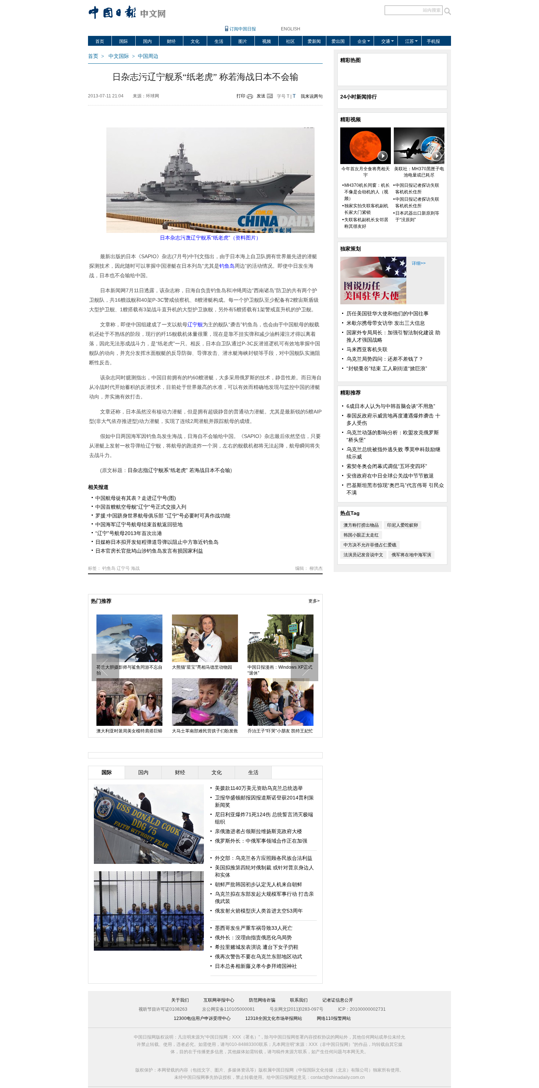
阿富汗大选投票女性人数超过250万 (128, 670)
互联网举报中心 (218, 1000)
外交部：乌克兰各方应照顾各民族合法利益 (263, 858)
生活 (218, 41)
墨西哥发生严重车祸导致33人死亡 (254, 928)
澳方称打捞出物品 (361, 525)
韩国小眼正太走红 (361, 535)
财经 (171, 41)
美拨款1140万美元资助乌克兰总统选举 (259, 788)
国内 (147, 41)
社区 (290, 41)
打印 (240, 96)
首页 (99, 41)
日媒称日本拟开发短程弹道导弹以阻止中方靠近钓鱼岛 (157, 542)
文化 (195, 41)
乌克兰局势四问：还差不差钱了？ (384, 359)
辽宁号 (123, 568)
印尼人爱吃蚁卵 (402, 525)
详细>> (419, 263)
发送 (261, 96)
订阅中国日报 (243, 28)
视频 (266, 41)
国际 (123, 41)
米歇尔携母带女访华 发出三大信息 (385, 323)
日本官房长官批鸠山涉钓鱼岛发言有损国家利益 (149, 551)
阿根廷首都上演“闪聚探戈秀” (200, 731)
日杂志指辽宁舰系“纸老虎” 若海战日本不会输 (179, 470)
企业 (362, 41)
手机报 (433, 41)
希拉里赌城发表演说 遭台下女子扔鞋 (256, 947)
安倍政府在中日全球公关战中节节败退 (390, 476)
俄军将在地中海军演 (411, 554)
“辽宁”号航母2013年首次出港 (128, 533)
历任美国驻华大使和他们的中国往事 (387, 313)
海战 (135, 568)
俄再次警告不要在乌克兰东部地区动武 (258, 956)
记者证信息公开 (337, 1000)
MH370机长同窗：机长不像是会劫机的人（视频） (367, 192)
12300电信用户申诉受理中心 (202, 1018)
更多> (314, 601)
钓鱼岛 (108, 568)
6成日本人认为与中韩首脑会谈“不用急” (390, 406)
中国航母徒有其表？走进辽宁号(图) (135, 498)
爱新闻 (314, 41)
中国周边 (148, 56)
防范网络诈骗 (262, 1000)
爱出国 (338, 41)
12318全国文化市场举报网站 (273, 1018)
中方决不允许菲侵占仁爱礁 (370, 544)
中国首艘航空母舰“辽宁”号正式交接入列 (140, 507)
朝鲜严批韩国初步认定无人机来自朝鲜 (258, 884)
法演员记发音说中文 (363, 554)
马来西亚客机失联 (367, 349)
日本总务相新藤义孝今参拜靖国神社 (256, 966)
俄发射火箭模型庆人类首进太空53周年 (259, 911)
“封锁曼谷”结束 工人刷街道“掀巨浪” (386, 368)
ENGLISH (290, 28)
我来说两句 (312, 96)
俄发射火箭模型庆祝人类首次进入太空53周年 (205, 670)
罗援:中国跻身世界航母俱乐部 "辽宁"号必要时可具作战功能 (162, 516)
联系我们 (299, 1000)
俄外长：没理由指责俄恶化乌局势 (253, 937)
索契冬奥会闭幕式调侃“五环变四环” (386, 466)
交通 (385, 41)
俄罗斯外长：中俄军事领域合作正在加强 (261, 841)
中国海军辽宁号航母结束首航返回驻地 (139, 524)
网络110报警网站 (334, 1018)
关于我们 (180, 1000)
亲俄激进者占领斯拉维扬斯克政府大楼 (258, 831)
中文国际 (119, 56)
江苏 (409, 41)
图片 (242, 41)
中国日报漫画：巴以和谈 (271, 667)
